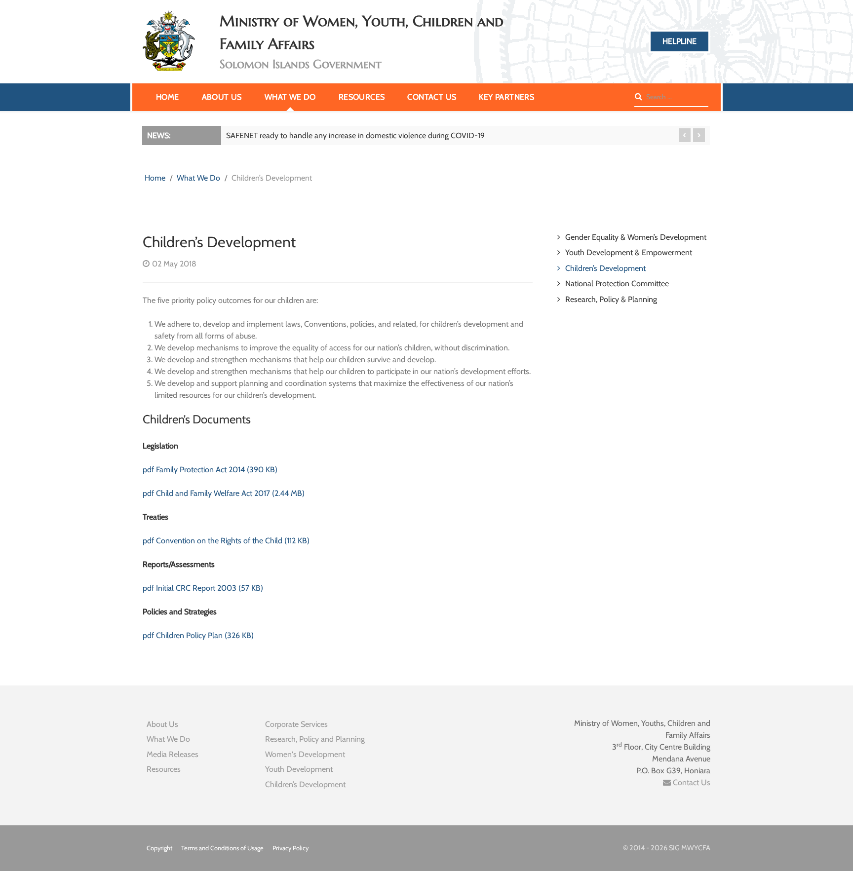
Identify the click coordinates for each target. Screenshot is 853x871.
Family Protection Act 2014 (210, 469)
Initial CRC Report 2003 (203, 588)
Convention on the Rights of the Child (226, 540)
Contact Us (690, 782)
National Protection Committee (617, 283)
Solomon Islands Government (301, 64)
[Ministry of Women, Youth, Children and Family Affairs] (169, 41)
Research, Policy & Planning (611, 299)
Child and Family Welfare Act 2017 (224, 493)
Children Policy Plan (198, 635)
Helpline (679, 41)
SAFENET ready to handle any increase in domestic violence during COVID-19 (355, 135)
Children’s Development (605, 268)
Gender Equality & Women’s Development (635, 237)
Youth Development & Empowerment (628, 252)
